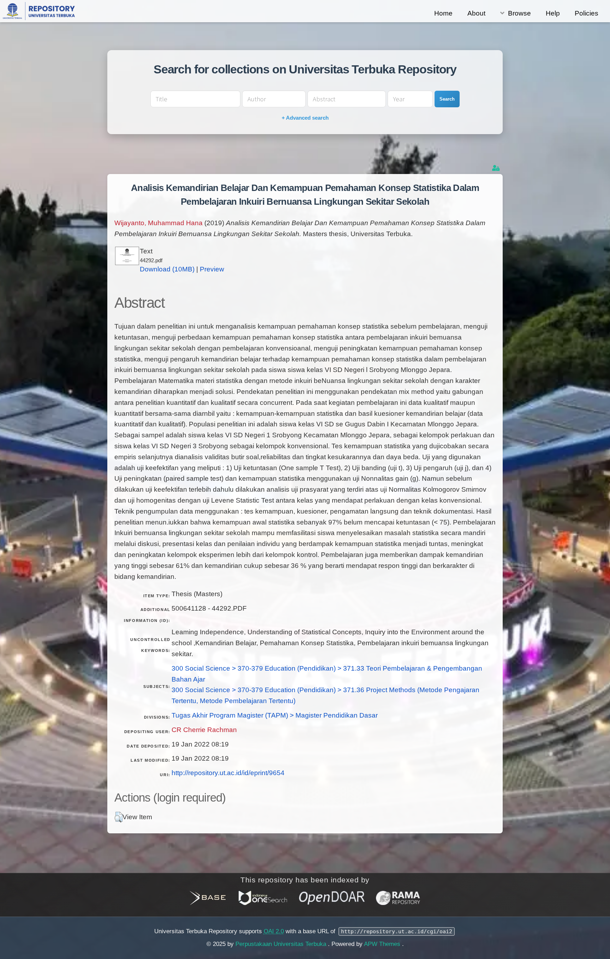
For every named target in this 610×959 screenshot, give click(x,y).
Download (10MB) (167, 269)
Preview (212, 269)
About (476, 13)
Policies (586, 13)
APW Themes (383, 944)
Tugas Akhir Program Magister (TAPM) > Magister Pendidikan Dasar (275, 715)
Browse (519, 13)
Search (447, 99)
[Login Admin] (496, 168)
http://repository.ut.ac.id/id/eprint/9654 (228, 773)
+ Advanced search (305, 118)
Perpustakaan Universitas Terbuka (281, 944)
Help (553, 13)
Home (443, 13)
